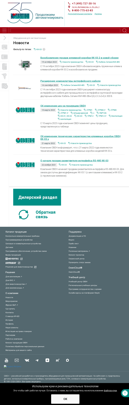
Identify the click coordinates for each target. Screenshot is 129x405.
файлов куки (110, 390)
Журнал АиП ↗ (12, 305)
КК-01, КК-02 (66, 116)
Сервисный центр (76, 259)
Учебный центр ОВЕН (78, 282)
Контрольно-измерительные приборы (22, 236)
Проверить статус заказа (79, 262)
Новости (9, 297)
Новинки (72, 247)
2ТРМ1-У (64, 113)
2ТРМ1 (90, 110)
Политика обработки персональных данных (25, 346)
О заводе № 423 (12, 316)
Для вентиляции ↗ (14, 277)
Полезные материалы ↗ (79, 251)
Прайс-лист (74, 244)
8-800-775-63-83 (82, 10)
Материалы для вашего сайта (19, 350)
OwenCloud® (75, 267)
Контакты (10, 313)
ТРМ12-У (102, 116)
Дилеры (98, 14)
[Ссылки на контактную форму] (125, 393)
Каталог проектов (76, 255)
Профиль (10, 324)
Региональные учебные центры (83, 285)
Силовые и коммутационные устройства (23, 244)
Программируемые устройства (19, 240)
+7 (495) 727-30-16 (84, 3)
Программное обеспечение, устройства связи (26, 251)
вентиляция (66, 119)
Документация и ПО (77, 236)
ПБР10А (102, 113)
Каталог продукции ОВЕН (16, 343)
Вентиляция (117, 116)
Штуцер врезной (80, 113)
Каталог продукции (16, 231)
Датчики (9, 247)
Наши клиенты (12, 328)
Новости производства (72, 62)
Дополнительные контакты (80, 14)
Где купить (10, 309)
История (9, 320)
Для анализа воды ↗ (15, 288)
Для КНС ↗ (10, 280)
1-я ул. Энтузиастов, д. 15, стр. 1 (85, 7)
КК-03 (91, 62)
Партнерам (10, 335)
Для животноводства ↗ (16, 284)
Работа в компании (14, 339)
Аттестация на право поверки (19, 331)
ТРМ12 (90, 116)
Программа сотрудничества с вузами (85, 289)
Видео (71, 240)
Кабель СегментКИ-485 (109, 62)
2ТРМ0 (114, 110)
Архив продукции (13, 255)
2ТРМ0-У (101, 110)
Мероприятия (11, 301)
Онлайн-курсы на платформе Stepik (84, 293)
